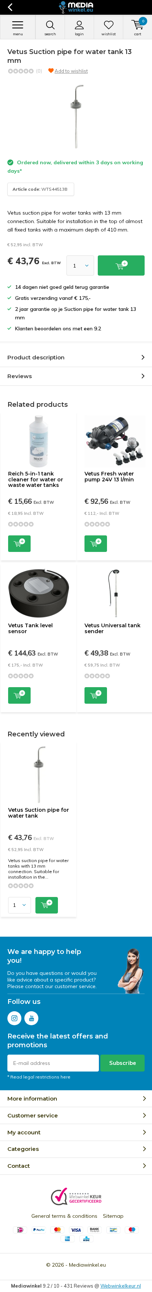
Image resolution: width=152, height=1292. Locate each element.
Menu (18, 34)
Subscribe (122, 1062)
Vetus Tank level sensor (30, 628)
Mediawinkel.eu (87, 1265)
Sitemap (113, 1216)
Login (79, 34)
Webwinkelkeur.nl (120, 1286)
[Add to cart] (121, 265)
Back (9, 7)
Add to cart (19, 543)
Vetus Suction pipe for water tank (38, 813)
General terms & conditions (64, 1216)
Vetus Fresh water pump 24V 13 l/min (109, 476)
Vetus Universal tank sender (112, 628)
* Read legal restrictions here (38, 1077)
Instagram (14, 1018)
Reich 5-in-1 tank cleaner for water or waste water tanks (35, 479)
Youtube (31, 1018)
